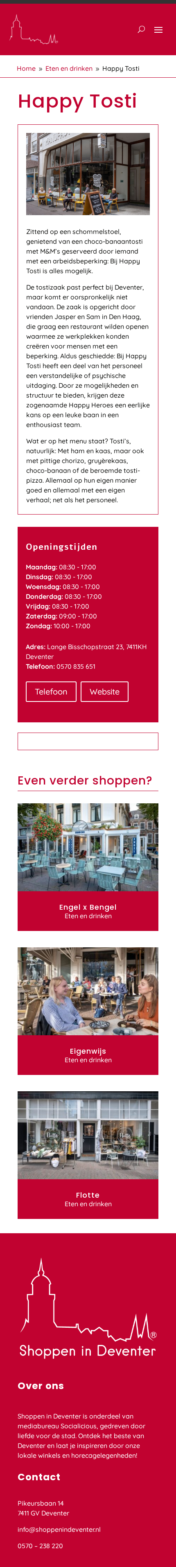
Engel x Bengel (88, 907)
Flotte (88, 1195)
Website (105, 691)
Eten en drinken (88, 916)
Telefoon (51, 691)
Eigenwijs (88, 1051)
